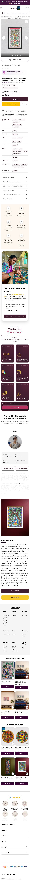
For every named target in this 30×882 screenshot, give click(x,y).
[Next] (26, 38)
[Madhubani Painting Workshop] (8, 670)
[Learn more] (12, 65)
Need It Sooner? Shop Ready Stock (15, 316)
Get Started (14, 407)
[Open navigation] (3, 8)
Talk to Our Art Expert (11, 104)
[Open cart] (28, 8)
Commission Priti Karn (22, 468)
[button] (15, 72)
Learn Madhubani (15, 597)
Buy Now (15, 99)
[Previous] (3, 38)
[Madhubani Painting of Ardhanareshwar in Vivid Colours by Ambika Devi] (8, 766)
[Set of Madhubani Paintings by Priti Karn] (22, 670)
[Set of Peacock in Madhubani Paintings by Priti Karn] (22, 700)
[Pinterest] (10, 875)
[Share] (26, 104)
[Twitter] (8, 875)
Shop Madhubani (15, 590)
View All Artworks (8, 468)
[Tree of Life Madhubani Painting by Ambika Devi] (22, 766)
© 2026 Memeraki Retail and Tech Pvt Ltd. (11, 878)
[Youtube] (14, 875)
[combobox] (15, 13)
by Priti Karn (5, 82)
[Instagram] (4, 875)
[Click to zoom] (26, 21)
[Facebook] (2, 875)
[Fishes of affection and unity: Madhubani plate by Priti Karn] (8, 736)
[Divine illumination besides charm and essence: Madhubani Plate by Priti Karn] (22, 736)
